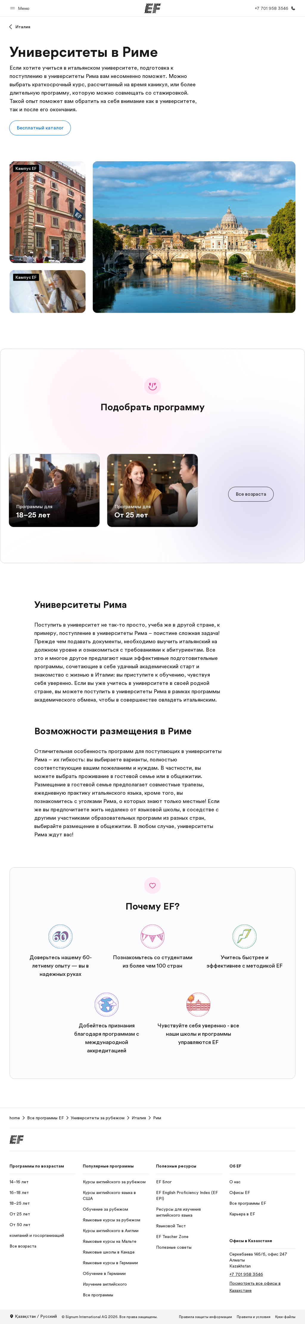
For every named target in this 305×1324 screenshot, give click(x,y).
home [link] (15, 1117)
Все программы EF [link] (45, 1117)
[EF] (152, 8)
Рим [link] (157, 1117)
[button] (21, 8)
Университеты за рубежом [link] (98, 1117)
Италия (22, 26)
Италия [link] (139, 1117)
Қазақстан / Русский (36, 1316)
